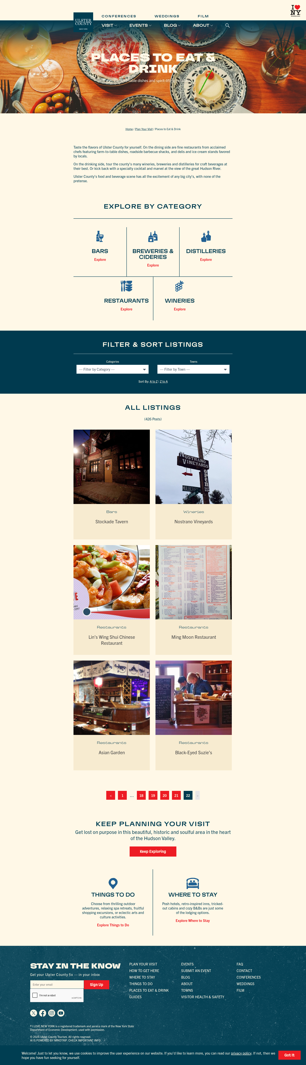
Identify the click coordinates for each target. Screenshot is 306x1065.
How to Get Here (144, 970)
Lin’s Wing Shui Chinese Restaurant (112, 640)
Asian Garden (112, 752)
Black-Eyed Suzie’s (193, 752)
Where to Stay (142, 977)
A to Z (154, 381)
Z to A (164, 381)
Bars (111, 511)
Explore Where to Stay (193, 920)
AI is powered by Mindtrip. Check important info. (65, 1040)
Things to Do (141, 983)
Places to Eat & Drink (149, 990)
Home (129, 129)
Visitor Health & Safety (202, 997)
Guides (135, 997)
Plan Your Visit (144, 129)
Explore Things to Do (113, 925)
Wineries (193, 511)
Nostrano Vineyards (193, 521)
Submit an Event (196, 970)
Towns (193, 361)
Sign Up (96, 984)
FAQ (240, 964)
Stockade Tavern (111, 521)
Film (203, 16)
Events (138, 25)
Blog (170, 25)
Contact (244, 970)
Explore (100, 259)
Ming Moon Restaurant (193, 637)
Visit (107, 25)
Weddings (167, 16)
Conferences (119, 16)
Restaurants (111, 627)
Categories (112, 361)
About (201, 25)
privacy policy (241, 1053)
